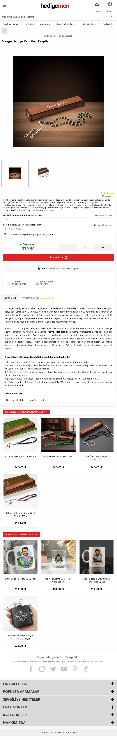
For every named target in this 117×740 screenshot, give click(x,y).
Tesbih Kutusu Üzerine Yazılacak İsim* (22, 224)
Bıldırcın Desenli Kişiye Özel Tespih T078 (20, 515)
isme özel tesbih (37, 400)
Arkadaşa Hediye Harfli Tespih (20, 456)
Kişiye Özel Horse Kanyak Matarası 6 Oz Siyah (20, 637)
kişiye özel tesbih (15, 400)
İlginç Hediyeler (89, 24)
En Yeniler (29, 24)
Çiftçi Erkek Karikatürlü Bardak (20, 578)
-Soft (42, 732)
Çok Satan (45, 24)
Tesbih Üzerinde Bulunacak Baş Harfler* (23, 215)
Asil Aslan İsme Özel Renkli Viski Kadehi (58, 580)
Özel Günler (108, 24)
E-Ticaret (49, 732)
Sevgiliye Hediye (10, 24)
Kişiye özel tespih (58, 331)
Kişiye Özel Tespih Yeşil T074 (58, 456)
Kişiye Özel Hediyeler (66, 24)
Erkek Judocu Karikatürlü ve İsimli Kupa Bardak (96, 580)
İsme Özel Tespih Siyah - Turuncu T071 (96, 458)
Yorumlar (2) (109, 196)
